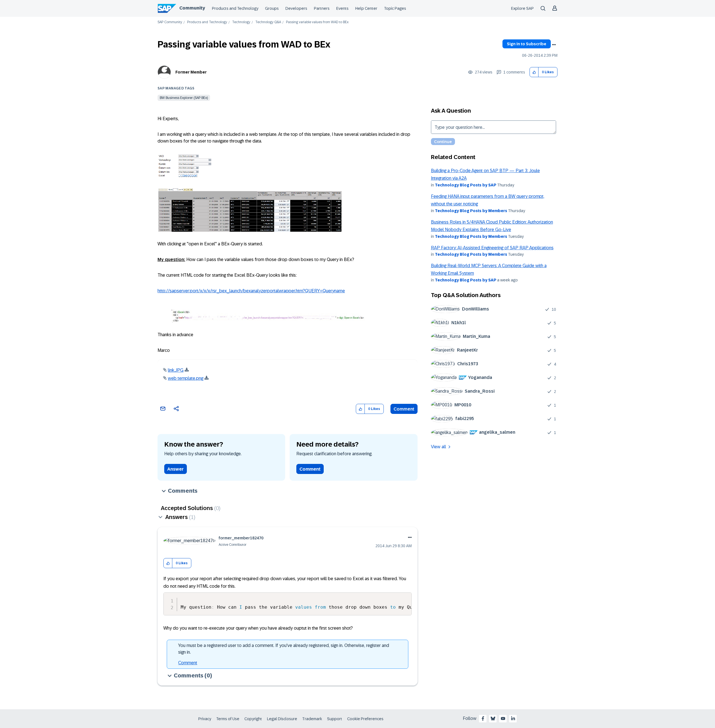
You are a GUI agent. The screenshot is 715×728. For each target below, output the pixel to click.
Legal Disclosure (282, 719)
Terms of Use (227, 719)
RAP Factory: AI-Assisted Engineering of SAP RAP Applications (492, 247)
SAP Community (170, 22)
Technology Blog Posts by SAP (465, 185)
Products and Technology (235, 8)
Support (334, 719)
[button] (534, 72)
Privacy (204, 719)
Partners (322, 8)
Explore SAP (522, 8)
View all (438, 446)
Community (192, 8)
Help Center (366, 8)
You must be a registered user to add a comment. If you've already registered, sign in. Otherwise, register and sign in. (283, 649)
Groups (272, 8)
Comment (404, 409)
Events (342, 8)
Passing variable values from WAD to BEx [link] (317, 22)
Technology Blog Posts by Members (471, 210)
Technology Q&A (268, 22)
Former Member (191, 72)
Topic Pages (395, 8)
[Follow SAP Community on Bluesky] (493, 718)
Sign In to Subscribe (526, 44)
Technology (241, 22)
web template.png (185, 378)
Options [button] (554, 44)
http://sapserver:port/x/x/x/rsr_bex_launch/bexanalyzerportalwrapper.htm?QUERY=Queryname (251, 290)
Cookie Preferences (365, 719)
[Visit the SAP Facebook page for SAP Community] (483, 718)
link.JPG (175, 370)
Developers (296, 8)
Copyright (253, 719)
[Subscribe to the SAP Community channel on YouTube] (503, 718)
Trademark (312, 719)
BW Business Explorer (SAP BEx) (184, 98)
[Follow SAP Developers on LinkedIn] (513, 718)
